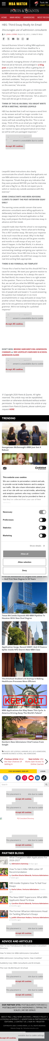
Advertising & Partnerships (34, 1019)
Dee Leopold (16, 751)
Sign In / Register (36, 1021)
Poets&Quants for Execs (33, 1005)
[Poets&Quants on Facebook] (18, 777)
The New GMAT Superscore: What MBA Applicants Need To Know (28, 899)
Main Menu (15, 17)
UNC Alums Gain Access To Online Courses (34, 761)
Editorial (9, 1021)
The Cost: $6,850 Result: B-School (14, 968)
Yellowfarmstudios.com (31, 1028)
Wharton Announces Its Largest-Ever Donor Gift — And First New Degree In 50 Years (24, 577)
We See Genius (28, 1010)
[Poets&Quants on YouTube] (31, 777)
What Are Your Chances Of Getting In (13, 761)
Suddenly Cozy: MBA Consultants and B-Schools (20, 963)
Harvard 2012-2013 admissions (33, 751)
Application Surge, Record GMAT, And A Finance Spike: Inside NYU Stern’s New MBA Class (24, 648)
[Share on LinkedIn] (18, 39)
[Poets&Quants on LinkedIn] (37, 777)
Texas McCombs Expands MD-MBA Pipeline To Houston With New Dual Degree (23, 616)
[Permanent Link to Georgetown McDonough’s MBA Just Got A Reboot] (24, 433)
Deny (24, 570)
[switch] (42, 520)
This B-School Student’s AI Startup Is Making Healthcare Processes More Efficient (22, 680)
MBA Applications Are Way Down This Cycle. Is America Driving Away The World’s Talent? (23, 711)
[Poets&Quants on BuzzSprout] (11, 777)
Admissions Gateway (20, 864)
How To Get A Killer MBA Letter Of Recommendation (26, 870)
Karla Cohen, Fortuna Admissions (25, 889)
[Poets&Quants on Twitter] (5, 777)
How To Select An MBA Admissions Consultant (19, 953)
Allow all (24, 554)
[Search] (46, 784)
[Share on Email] (13, 39)
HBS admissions (29, 754)
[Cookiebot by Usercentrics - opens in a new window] (35, 468)
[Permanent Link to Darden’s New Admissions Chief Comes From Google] (24, 728)
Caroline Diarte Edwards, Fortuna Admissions (30, 875)
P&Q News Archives (22, 1017)
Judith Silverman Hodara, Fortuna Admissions (30, 917)
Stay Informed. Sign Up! (18, 771)
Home (4, 17)
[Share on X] (8, 39)
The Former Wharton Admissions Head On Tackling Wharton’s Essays (28, 913)
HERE (11, 409)
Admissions (28, 17)
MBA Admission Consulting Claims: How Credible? (21, 958)
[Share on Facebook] (3, 39)
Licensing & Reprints (9, 1019)
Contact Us (20, 1021)
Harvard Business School (12, 754)
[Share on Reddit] (27, 39)
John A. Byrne (11, 34)
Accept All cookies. (14, 146)
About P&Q (6, 1017)
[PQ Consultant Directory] (24, 825)
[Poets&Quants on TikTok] (43, 777)
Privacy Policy (39, 1017)
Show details (35, 546)
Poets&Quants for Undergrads (18, 1007)
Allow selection (24, 562)
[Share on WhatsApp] (22, 39)
